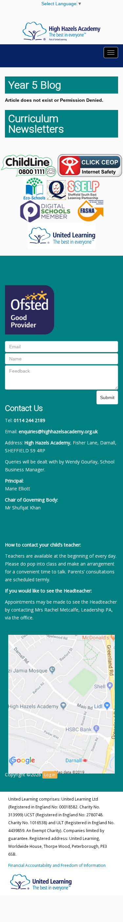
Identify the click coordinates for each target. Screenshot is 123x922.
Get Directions (61, 750)
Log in (49, 775)
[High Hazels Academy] (62, 30)
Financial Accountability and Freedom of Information (57, 865)
